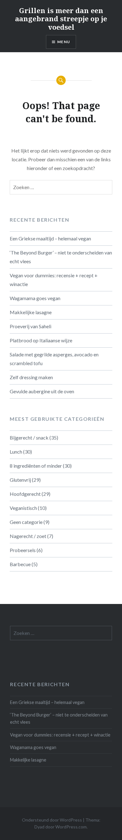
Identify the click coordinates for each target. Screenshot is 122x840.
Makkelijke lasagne (31, 312)
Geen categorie (26, 522)
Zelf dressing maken (31, 377)
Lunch (16, 452)
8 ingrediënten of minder (36, 466)
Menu (63, 41)
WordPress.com (71, 826)
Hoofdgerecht (25, 494)
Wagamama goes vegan (35, 298)
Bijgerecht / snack (29, 437)
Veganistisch (23, 508)
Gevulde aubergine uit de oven (42, 391)
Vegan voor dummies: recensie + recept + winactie (54, 279)
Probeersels (23, 550)
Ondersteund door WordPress (52, 819)
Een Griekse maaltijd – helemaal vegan (50, 238)
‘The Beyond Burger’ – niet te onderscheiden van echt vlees (61, 256)
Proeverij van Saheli (30, 326)
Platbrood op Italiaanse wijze (41, 340)
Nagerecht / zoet (28, 536)
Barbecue (20, 564)
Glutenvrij (20, 480)
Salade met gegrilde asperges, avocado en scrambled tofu (54, 358)
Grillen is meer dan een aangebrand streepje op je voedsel (61, 19)
